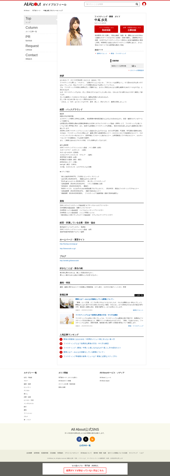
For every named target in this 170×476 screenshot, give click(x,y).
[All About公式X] (85, 439)
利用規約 (60, 453)
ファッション (28, 413)
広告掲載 (53, 453)
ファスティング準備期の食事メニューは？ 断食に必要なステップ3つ (90, 356)
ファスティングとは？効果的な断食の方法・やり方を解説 (86, 343)
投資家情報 (44, 453)
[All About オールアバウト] (32, 5)
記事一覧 (140, 295)
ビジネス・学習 (29, 400)
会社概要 (29, 453)
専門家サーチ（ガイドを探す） (68, 377)
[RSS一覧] (92, 439)
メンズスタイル (29, 403)
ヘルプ (141, 453)
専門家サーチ (36, 10)
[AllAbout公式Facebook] (79, 439)
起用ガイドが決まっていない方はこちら (85, 470)
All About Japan (105, 381)
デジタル (26, 390)
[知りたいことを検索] (137, 4)
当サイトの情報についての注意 (117, 453)
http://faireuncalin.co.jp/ (68, 248)
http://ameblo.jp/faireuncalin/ (69, 260)
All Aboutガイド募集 (65, 381)
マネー (26, 381)
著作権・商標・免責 (100, 453)
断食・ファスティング (118, 53)
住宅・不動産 (28, 377)
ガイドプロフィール (55, 4)
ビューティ (27, 387)
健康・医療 (27, 384)
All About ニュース (105, 377)
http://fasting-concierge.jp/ (68, 244)
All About (26, 10)
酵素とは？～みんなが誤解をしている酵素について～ (84, 352)
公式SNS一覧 (85, 445)
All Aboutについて (86, 453)
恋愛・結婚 (27, 397)
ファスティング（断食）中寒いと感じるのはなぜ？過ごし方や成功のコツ (92, 348)
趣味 (25, 410)
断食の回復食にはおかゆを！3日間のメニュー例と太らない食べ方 (89, 339)
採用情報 (36, 453)
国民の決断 (62, 387)
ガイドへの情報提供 (137, 70)
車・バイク (27, 420)
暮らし (26, 394)
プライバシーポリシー (72, 453)
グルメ (26, 416)
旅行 (25, 407)
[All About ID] (144, 4)
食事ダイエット (102, 53)
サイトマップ (133, 453)
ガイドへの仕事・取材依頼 (67, 384)
